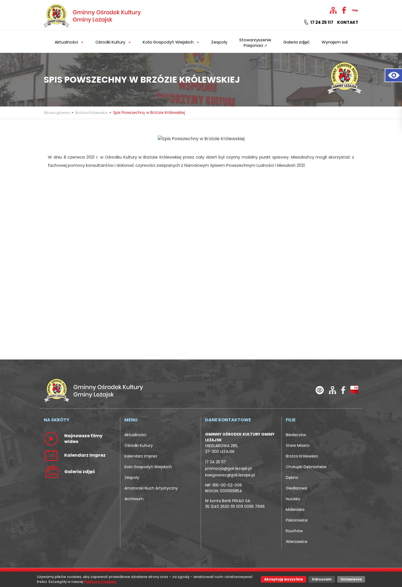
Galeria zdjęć (296, 42)
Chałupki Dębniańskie (306, 467)
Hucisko (293, 499)
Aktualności (135, 435)
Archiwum (134, 499)
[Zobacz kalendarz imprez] (51, 455)
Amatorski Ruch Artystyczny (151, 488)
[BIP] (354, 390)
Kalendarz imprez (140, 456)
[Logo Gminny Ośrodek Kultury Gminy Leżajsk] (93, 15)
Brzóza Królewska (91, 112)
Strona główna (57, 112)
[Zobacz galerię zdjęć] (51, 471)
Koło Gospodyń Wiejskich (148, 467)
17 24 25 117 (321, 22)
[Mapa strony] (332, 390)
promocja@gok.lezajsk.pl (228, 468)
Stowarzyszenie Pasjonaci (255, 42)
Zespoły (219, 42)
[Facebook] (343, 390)
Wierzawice (296, 541)
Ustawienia (351, 579)
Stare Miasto (298, 445)
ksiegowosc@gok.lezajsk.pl (230, 475)
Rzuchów (294, 531)
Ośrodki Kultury (138, 445)
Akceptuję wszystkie (283, 579)
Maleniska (295, 509)
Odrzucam (322, 579)
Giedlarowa (296, 488)
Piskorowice (297, 520)
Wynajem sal (335, 42)
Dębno (292, 477)
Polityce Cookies (100, 581)
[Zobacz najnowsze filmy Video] (51, 438)
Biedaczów (296, 435)
